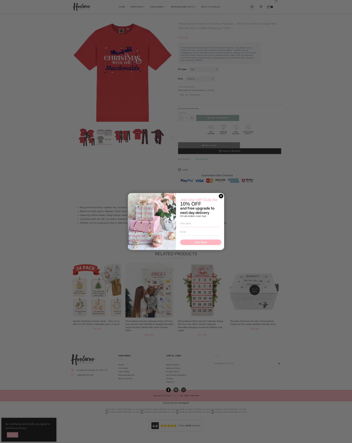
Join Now (201, 242)
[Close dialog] (221, 196)
